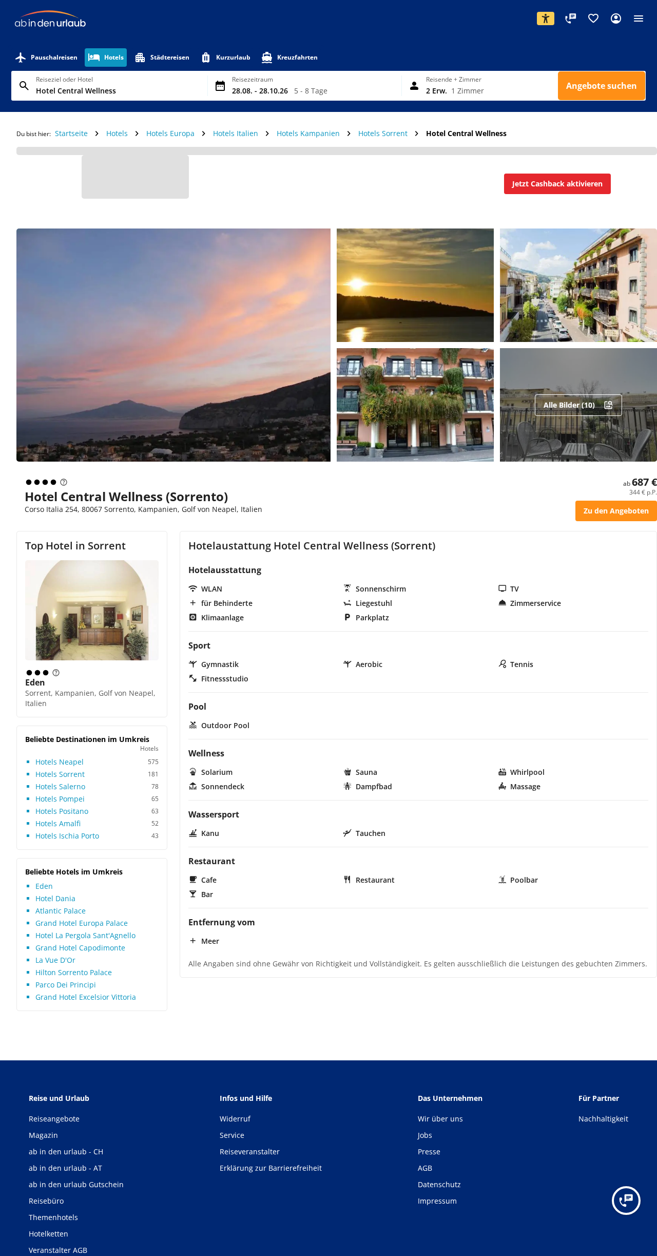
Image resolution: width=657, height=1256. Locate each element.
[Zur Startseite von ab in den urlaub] (50, 36)
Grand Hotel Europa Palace (81, 931)
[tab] (46, 76)
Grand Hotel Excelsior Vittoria (85, 1005)
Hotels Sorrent (383, 152)
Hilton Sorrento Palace (73, 980)
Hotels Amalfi (58, 831)
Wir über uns (440, 1127)
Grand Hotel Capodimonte (80, 956)
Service (232, 1143)
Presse (429, 1160)
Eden (35, 690)
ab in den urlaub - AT (65, 1176)
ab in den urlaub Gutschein (76, 1192)
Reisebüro (46, 1209)
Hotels (117, 152)
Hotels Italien (235, 152)
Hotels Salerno (60, 795)
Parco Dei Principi (65, 993)
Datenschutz (439, 1192)
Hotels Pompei (60, 807)
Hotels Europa (170, 152)
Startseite (71, 152)
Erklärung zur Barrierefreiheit (271, 1176)
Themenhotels (53, 1225)
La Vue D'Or (55, 968)
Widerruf (235, 1127)
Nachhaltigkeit (603, 1127)
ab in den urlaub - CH (66, 1160)
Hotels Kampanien (308, 152)
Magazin (43, 1143)
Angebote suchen (601, 104)
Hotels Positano (61, 819)
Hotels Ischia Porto (67, 844)
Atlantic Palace (60, 919)
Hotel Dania (55, 906)
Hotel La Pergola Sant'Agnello (85, 943)
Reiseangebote (54, 1127)
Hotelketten (48, 1242)
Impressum (437, 1209)
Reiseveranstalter (250, 1160)
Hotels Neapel (59, 770)
